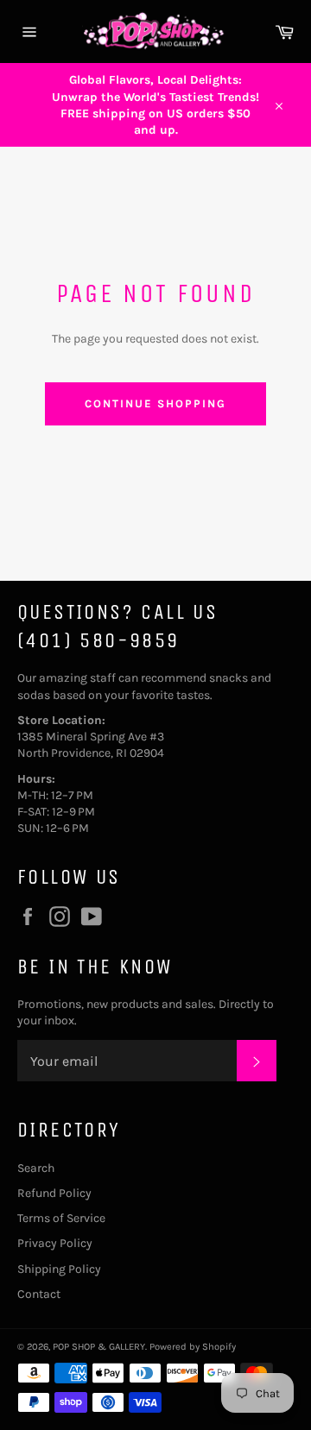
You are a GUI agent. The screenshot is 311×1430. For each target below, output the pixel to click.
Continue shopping (155, 403)
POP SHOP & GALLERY (99, 1346)
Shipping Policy (59, 1269)
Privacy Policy (54, 1243)
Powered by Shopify (192, 1346)
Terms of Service (61, 1218)
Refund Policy (54, 1193)
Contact (38, 1294)
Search (35, 1168)
